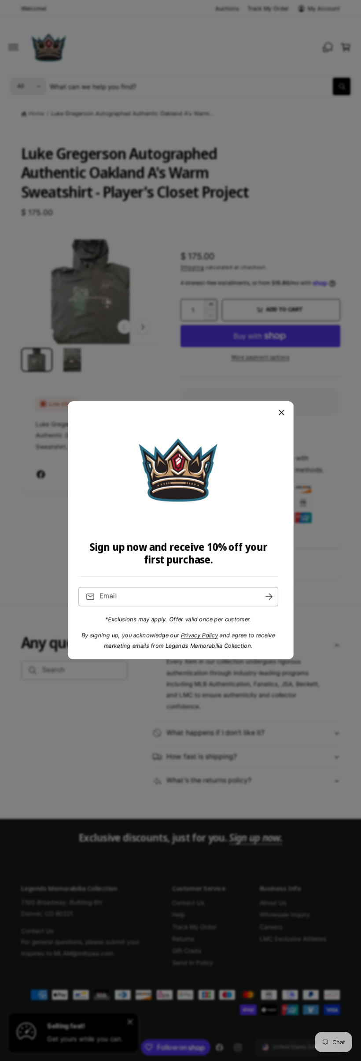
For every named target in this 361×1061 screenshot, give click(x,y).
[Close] (281, 412)
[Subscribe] (269, 597)
